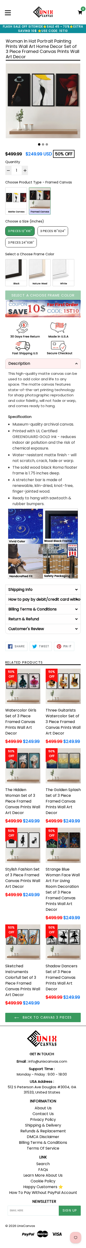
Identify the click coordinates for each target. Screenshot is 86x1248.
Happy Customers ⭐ (43, 1187)
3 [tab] (47, 144)
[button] (43, 364)
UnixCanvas (26, 1226)
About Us (43, 1108)
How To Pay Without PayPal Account (43, 1192)
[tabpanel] (43, 102)
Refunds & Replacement (43, 1131)
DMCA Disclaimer (43, 1137)
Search (43, 1164)
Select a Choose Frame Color (29, 254)
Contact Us (43, 1114)
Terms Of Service (43, 1148)
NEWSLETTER (44, 1201)
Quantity (12, 162)
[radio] (16, 200)
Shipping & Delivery (43, 1125)
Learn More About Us (43, 1175)
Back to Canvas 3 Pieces (47, 1017)
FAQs (43, 1169)
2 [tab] (43, 144)
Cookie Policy (43, 1181)
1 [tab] (39, 144)
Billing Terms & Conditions (43, 1142)
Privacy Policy (43, 1119)
